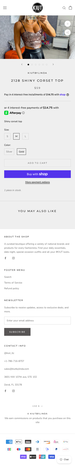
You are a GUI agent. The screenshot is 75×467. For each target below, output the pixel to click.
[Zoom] (68, 24)
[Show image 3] (35, 64)
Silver (9, 151)
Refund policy (11, 288)
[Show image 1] (28, 64)
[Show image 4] (39, 64)
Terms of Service (13, 282)
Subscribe (17, 332)
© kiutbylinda (37, 413)
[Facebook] (5, 258)
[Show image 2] (32, 64)
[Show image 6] (46, 64)
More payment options (37, 182)
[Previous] (21, 64)
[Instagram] (13, 258)
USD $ (36, 406)
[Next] (53, 64)
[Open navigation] (5, 7)
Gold (21, 151)
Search (8, 277)
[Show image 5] (43, 64)
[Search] (64, 7)
